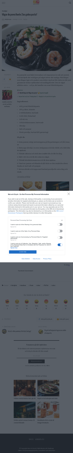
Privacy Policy (47, 258)
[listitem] (36, 220)
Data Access (36, 258)
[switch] (60, 224)
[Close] (69, 194)
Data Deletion (26, 258)
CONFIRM (22, 252)
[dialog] (36, 226)
